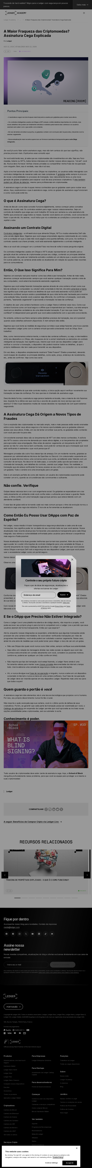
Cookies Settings (51, 1163)
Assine (63, 595)
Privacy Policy (59, 606)
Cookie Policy (58, 1157)
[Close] (76, 1148)
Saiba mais (66, 602)
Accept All (69, 1163)
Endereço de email (32, 595)
